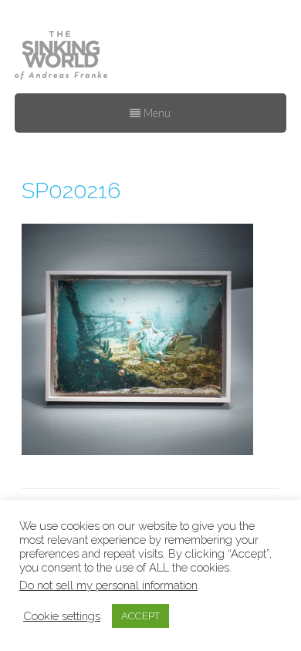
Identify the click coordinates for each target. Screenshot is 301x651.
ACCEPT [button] (140, 616)
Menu (155, 113)
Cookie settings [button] (61, 615)
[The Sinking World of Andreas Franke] (61, 56)
